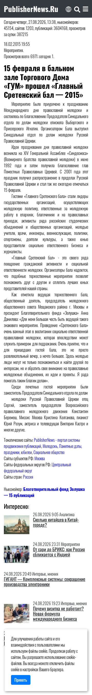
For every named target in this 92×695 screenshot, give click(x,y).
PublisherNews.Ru (31, 8)
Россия (28, 477)
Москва (39, 458)
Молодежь (50, 446)
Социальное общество (48, 452)
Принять (20, 680)
